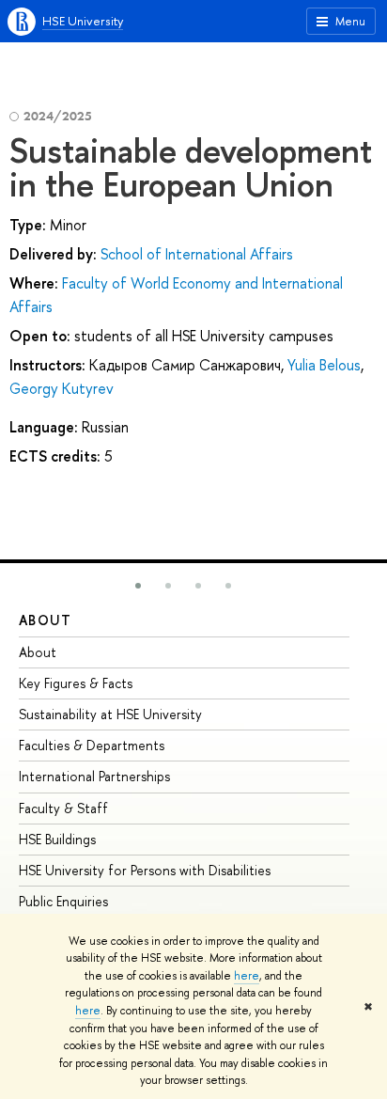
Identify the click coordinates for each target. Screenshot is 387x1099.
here (246, 975)
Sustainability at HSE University (110, 714)
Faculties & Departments (91, 745)
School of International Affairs (197, 253)
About (45, 620)
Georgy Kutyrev (61, 388)
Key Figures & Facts (75, 683)
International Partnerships (94, 776)
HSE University (82, 20)
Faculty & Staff (63, 808)
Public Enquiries (63, 901)
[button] (138, 585)
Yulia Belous (324, 364)
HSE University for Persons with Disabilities (145, 870)
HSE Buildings (57, 839)
